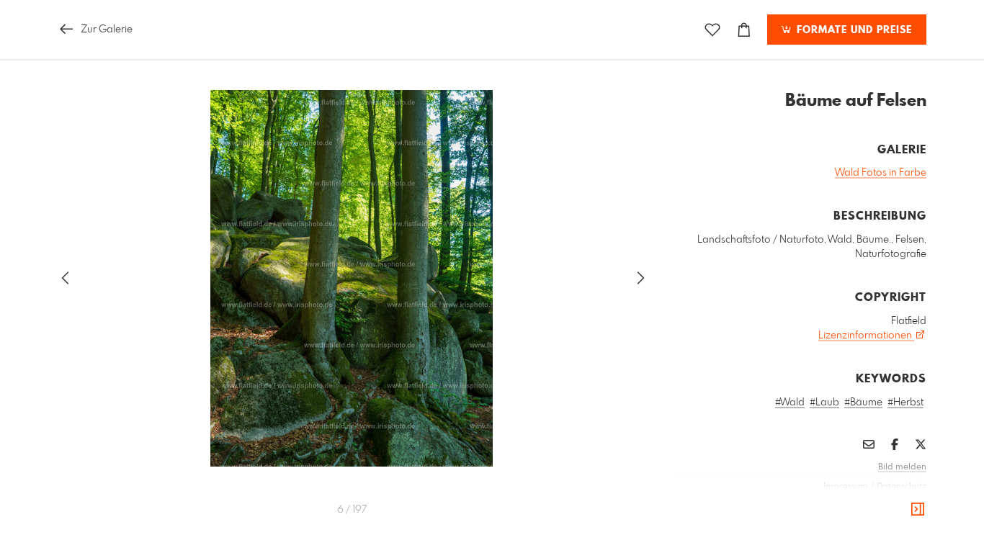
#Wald (790, 402)
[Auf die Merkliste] (712, 30)
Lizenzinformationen (866, 336)
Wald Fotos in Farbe (880, 173)
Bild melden (902, 467)
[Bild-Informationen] (917, 509)
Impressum (845, 486)
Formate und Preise (852, 30)
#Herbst (905, 402)
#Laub (824, 402)
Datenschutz (901, 486)
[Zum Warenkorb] (744, 30)
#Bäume (863, 402)
